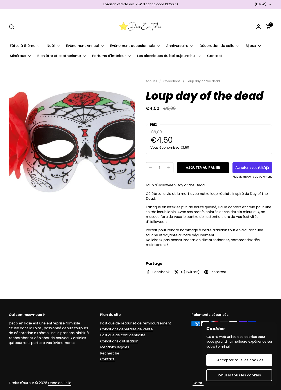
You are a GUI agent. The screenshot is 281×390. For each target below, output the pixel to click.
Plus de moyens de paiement (252, 176)
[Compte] (258, 26)
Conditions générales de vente (126, 329)
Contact (107, 359)
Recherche (109, 353)
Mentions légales (114, 347)
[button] (11, 26)
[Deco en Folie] (140, 26)
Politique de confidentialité (123, 335)
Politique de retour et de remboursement (135, 323)
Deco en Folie (59, 382)
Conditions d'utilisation (119, 341)
